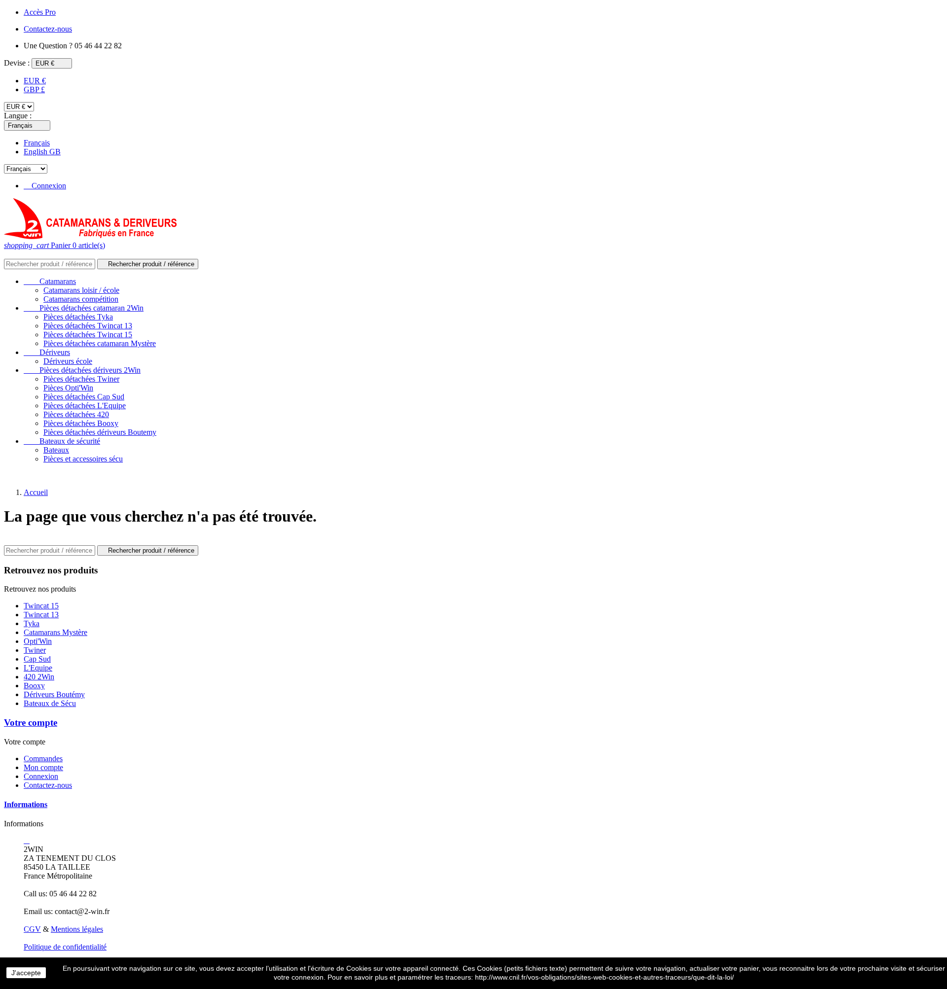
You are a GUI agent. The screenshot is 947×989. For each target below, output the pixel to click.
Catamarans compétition (80, 299)
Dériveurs (47, 352)
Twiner (35, 650)
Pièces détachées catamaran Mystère (99, 343)
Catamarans (50, 281)
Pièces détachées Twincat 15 (87, 334)
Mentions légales (77, 929)
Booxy (34, 685)
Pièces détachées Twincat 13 (87, 325)
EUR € (35, 80)
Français (37, 143)
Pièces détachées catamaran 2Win (84, 308)
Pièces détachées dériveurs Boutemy (99, 432)
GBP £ (34, 89)
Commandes (43, 758)
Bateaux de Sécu (50, 703)
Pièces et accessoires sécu (83, 459)
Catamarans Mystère (55, 632)
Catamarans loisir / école (81, 290)
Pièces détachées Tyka (78, 317)
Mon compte (43, 767)
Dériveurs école (67, 361)
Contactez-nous (48, 785)
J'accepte (26, 973)
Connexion (41, 776)
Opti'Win (38, 641)
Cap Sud (37, 659)
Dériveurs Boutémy (54, 694)
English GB (42, 151)
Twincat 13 (41, 614)
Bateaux (56, 450)
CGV (32, 929)
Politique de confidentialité (65, 947)
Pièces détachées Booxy (80, 423)
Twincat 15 (41, 605)
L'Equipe (38, 668)
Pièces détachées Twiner (81, 379)
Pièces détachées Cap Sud (83, 396)
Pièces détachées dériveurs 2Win (82, 370)
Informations (25, 804)
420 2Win (39, 676)
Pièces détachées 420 (76, 414)
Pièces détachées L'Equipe (84, 405)
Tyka (31, 623)
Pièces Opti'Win (68, 388)
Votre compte (30, 722)
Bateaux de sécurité (62, 441)
